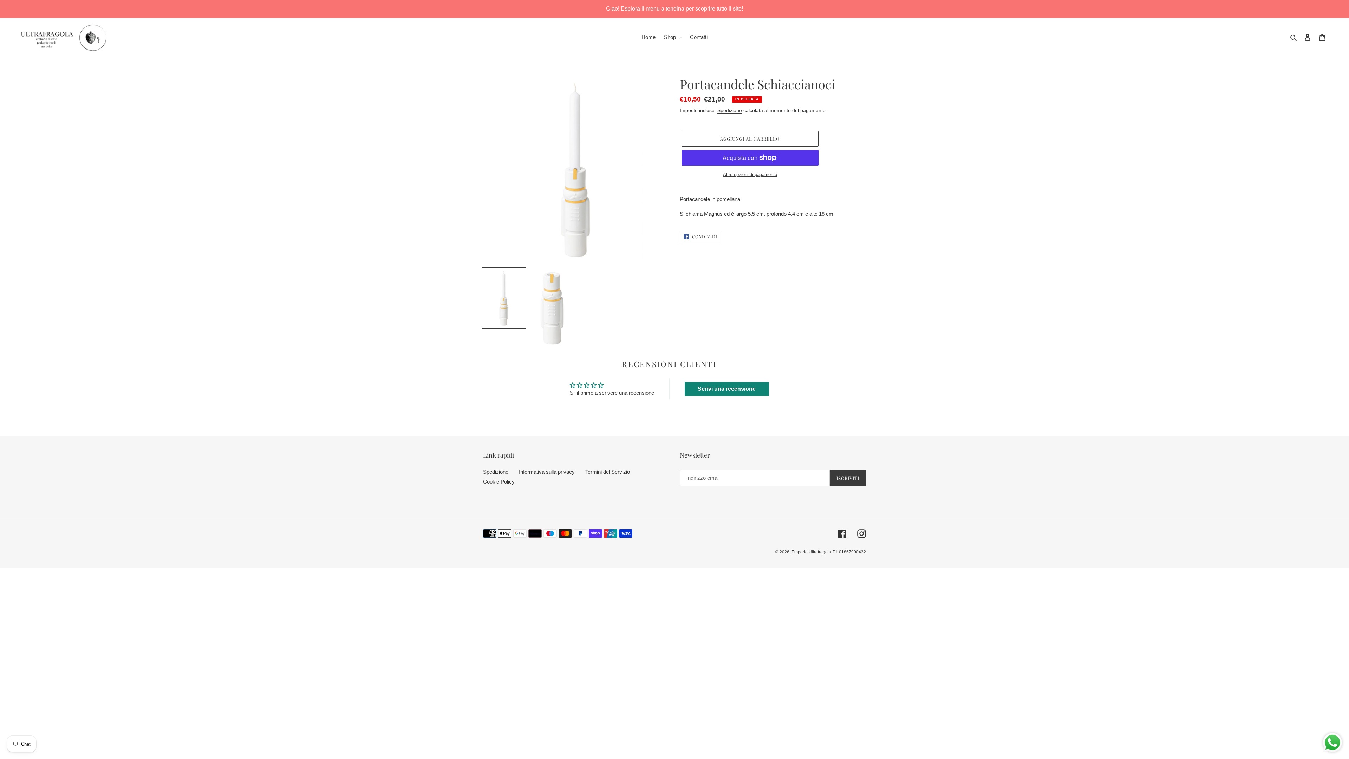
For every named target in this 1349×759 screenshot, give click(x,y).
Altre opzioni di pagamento (750, 174)
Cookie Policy (499, 482)
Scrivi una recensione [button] (727, 389)
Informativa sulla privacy (547, 472)
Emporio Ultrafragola (811, 552)
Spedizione (729, 110)
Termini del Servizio (607, 472)
